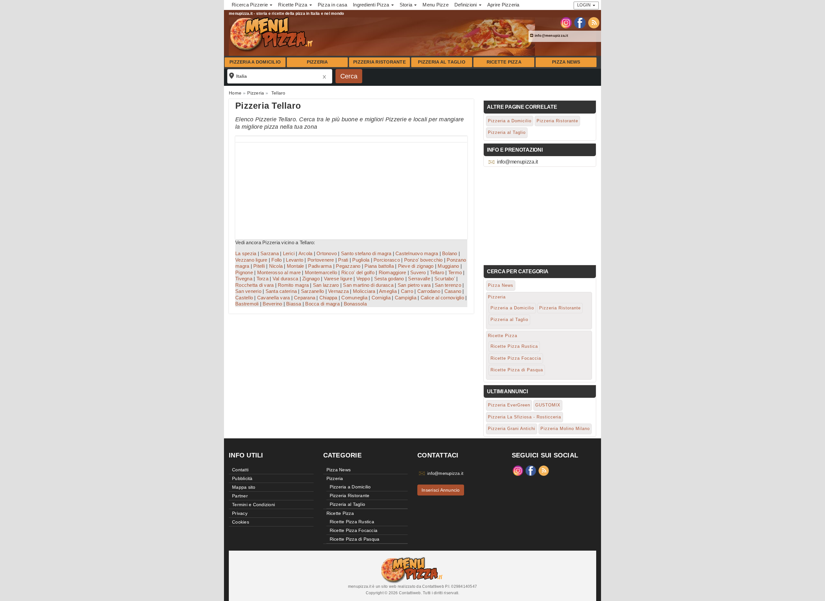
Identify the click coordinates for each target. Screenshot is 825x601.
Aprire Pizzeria (503, 4)
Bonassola (355, 303)
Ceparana (304, 297)
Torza (262, 278)
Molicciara (364, 291)
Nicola (276, 266)
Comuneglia (354, 297)
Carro (407, 291)
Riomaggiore (392, 272)
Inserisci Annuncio (441, 490)
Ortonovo (326, 253)
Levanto (294, 260)
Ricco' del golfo (357, 272)
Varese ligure (338, 278)
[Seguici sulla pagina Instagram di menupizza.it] (566, 22)
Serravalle (419, 278)
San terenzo (448, 285)
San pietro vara (414, 285)
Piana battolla (379, 266)
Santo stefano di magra (366, 253)
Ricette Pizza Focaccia (515, 358)
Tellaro (437, 272)
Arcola (305, 253)
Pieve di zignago (416, 266)
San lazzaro (326, 285)
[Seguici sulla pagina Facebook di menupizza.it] (580, 22)
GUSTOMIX (547, 405)
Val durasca (285, 278)
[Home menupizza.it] (272, 34)
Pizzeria (317, 62)
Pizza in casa (332, 4)
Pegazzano (348, 266)
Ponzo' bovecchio (423, 260)
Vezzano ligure (251, 260)
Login (584, 5)
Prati (343, 260)
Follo (276, 260)
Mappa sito (244, 487)
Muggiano (448, 266)
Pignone (244, 272)
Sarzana (269, 253)
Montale (295, 266)
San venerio (248, 291)
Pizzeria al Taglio (441, 62)
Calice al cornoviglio (442, 297)
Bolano (449, 253)
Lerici (289, 253)
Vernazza (338, 291)
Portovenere (320, 260)
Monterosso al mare (279, 272)
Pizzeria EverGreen (509, 405)
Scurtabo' (444, 278)
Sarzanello (312, 291)
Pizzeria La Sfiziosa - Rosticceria (524, 417)
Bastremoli (247, 303)
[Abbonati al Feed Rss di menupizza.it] (593, 22)
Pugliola (360, 260)
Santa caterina (281, 291)
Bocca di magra (322, 303)
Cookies (240, 522)
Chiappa (328, 297)
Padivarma (320, 266)
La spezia (245, 253)
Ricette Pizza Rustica (514, 346)
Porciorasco (387, 260)
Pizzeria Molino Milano (565, 428)
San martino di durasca (368, 285)
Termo (455, 272)
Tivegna (243, 278)
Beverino (272, 303)
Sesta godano (389, 278)
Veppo (363, 278)
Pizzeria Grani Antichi (511, 428)
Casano (452, 291)
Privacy (240, 513)
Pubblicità (242, 478)
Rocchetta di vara (254, 285)
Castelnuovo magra (416, 253)
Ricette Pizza (504, 62)
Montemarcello (321, 272)
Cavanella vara (273, 297)
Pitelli (259, 266)
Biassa (293, 303)
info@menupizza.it (550, 35)
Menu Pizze (435, 4)
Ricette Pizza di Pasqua (516, 369)
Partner (240, 495)
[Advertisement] (351, 188)
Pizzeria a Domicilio (255, 62)
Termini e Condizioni (253, 504)
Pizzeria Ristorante (379, 62)
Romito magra (293, 285)
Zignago (311, 278)
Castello (244, 297)
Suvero (418, 272)
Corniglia (381, 297)
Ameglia (388, 291)
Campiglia (405, 297)
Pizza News (566, 62)
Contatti (240, 469)
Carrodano (428, 291)
